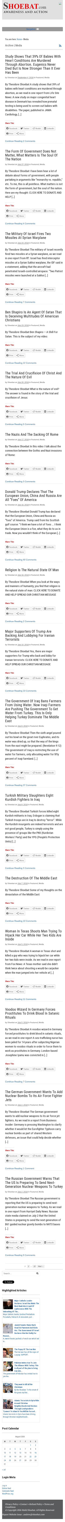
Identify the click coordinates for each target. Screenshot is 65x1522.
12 (15, 1453)
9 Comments (29, 1255)
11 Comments (29, 999)
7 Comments (29, 302)
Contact (23, 1504)
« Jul (4, 1470)
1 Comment (28, 1168)
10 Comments (29, 691)
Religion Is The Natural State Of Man (32, 570)
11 (10, 1453)
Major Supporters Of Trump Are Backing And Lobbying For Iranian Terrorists (30, 635)
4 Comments (29, 223)
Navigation (31, 29)
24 (5, 1460)
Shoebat (11, 78)
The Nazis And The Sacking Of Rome (31, 434)
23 (35, 1457)
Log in (4, 1486)
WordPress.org (7, 1494)
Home (19, 39)
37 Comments (29, 785)
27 (20, 1460)
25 (10, 1460)
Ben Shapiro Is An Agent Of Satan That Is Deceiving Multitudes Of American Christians (33, 316)
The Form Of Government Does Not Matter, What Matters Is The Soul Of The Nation (31, 155)
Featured (40, 78)
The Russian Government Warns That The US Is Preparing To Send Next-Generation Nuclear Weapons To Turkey (34, 1182)
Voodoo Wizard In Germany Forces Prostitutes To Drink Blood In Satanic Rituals (32, 1013)
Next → (41, 1266)
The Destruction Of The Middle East (31, 878)
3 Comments (29, 481)
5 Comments (29, 424)
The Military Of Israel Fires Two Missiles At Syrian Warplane (28, 236)
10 (5, 1453)
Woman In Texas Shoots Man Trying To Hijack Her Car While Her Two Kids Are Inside (33, 935)
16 (35, 1453)
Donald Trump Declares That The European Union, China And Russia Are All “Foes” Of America (33, 496)
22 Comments (29, 363)
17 (5, 1457)
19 (15, 1457)
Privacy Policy (11, 1504)
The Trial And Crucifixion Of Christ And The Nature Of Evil (33, 375)
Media (47, 78)
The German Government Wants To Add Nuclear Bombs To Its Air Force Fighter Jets (34, 1096)
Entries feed (6, 1488)
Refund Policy (35, 1504)
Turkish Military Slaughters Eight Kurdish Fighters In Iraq (29, 797)
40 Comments (29, 559)
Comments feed (8, 1491)
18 (10, 1457)
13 (20, 1453)
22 (34, 1266)
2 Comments (29, 141)
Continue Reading (13, 141)
